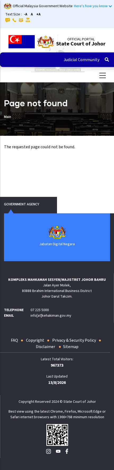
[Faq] (7, 20)
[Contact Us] (14, 20)
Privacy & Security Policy (74, 340)
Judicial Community (81, 60)
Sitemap (70, 347)
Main (7, 117)
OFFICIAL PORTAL (81, 39)
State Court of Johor (81, 44)
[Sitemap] (28, 20)
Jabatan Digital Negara (57, 244)
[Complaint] (21, 20)
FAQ (14, 340)
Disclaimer (46, 347)
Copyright (35, 340)
